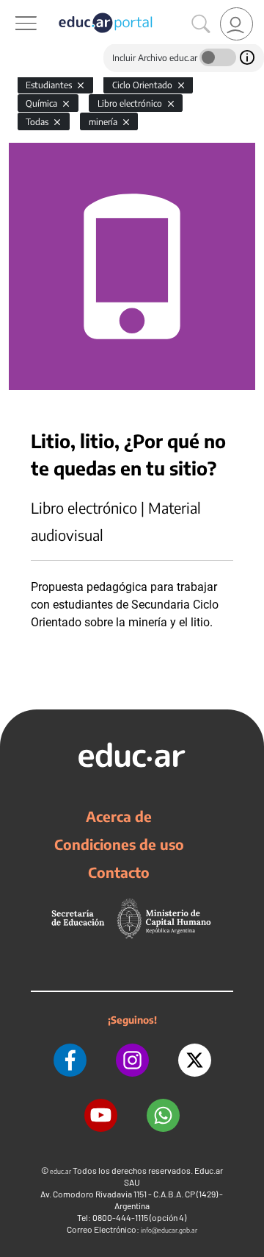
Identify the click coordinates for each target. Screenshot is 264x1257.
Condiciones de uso (119, 844)
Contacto (119, 872)
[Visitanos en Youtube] (100, 1115)
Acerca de (119, 816)
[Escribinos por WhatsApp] (163, 1115)
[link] (236, 23)
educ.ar (60, 1171)
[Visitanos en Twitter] (194, 1060)
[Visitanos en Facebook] (70, 1060)
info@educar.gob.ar (169, 1230)
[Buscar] (201, 24)
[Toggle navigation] (13, 8)
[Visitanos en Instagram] (132, 1060)
